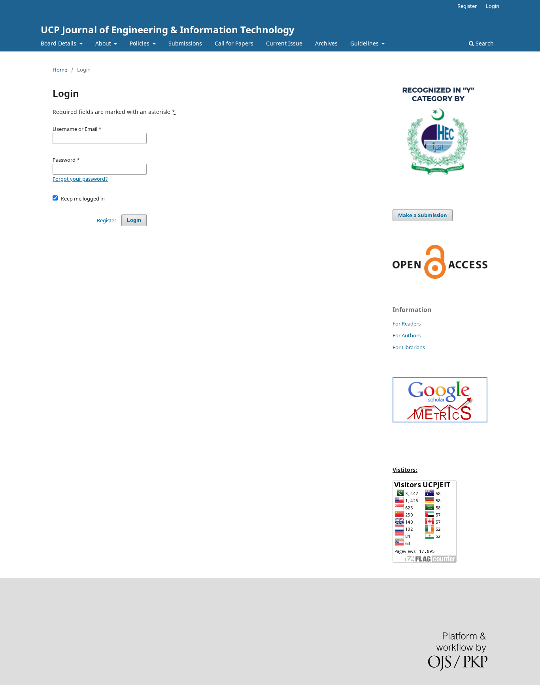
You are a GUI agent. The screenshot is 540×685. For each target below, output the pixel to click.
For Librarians (409, 347)
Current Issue (284, 43)
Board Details (59, 43)
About (104, 43)
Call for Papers (234, 43)
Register (467, 5)
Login (492, 5)
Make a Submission (422, 215)
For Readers (407, 323)
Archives (326, 43)
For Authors (407, 335)
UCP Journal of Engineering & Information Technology (168, 29)
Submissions (185, 43)
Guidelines (365, 43)
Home (60, 69)
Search (484, 43)
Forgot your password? (80, 178)
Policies (140, 43)
